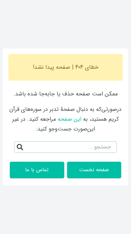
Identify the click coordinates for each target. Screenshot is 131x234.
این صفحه (69, 119)
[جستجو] (20, 147)
